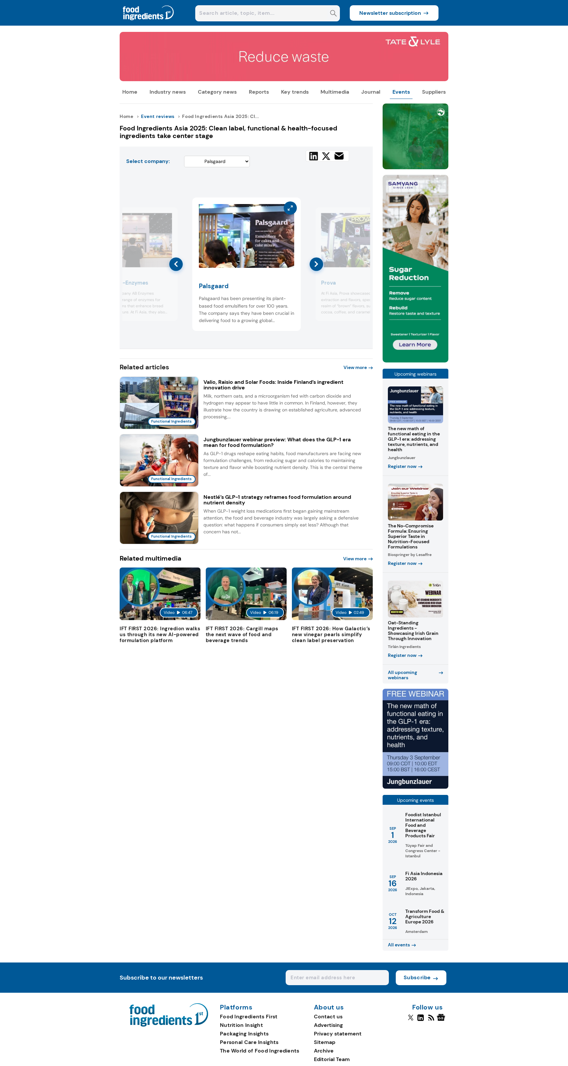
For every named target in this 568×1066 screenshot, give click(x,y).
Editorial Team (332, 1059)
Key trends (295, 92)
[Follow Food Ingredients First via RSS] (431, 1020)
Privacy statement (338, 1034)
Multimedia (334, 92)
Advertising (328, 1025)
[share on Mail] (339, 156)
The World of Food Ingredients (259, 1051)
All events (399, 944)
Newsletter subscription (390, 13)
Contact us (328, 1016)
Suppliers (434, 92)
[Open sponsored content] (284, 79)
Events (401, 92)
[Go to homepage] (169, 1025)
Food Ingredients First (249, 1016)
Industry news (168, 92)
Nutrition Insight (241, 1025)
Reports (259, 92)
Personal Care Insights (249, 1042)
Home (129, 92)
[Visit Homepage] (149, 24)
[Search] (333, 14)
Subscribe (417, 977)
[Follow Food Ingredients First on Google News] (442, 1020)
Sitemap (324, 1042)
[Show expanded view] (168, 216)
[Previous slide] (176, 264)
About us (329, 1007)
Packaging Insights (244, 1034)
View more (355, 367)
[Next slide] (316, 264)
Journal (370, 92)
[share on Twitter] (326, 156)
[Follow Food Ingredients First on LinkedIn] (420, 1020)
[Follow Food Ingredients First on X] (410, 1020)
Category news (217, 92)
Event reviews (158, 116)
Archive (324, 1051)
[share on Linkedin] (313, 156)
